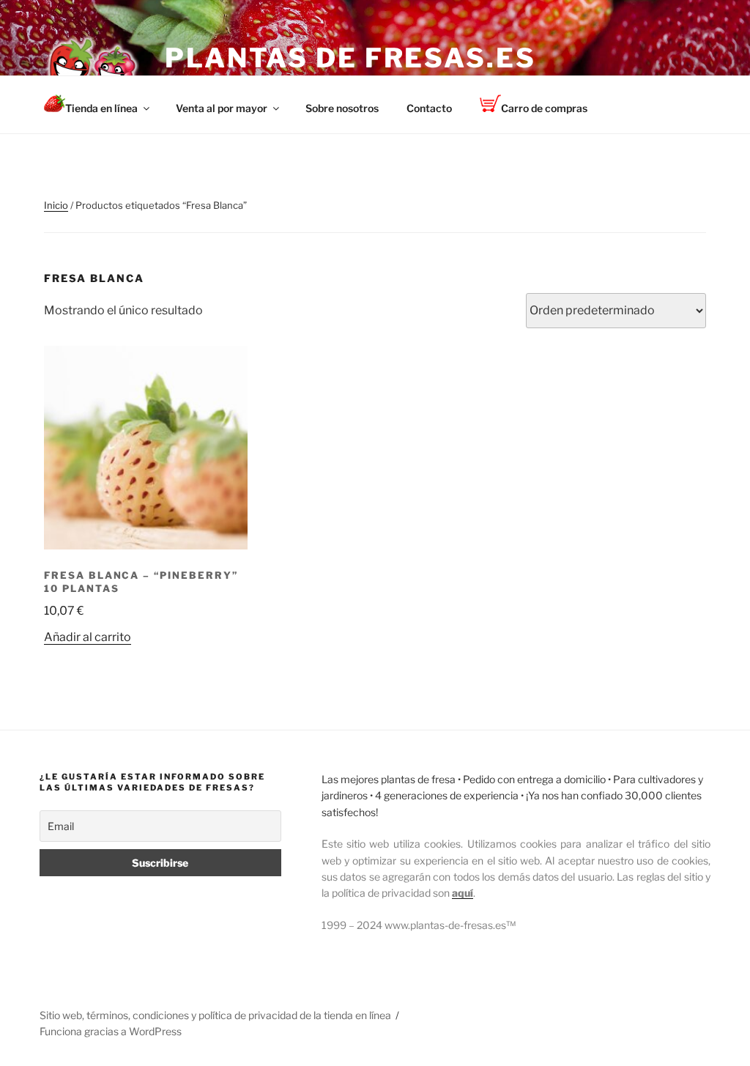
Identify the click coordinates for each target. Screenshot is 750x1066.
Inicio (56, 205)
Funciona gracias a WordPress (111, 1031)
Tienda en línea (101, 108)
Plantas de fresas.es (350, 58)
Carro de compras (544, 108)
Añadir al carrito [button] (87, 637)
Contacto (429, 108)
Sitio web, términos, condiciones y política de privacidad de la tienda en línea (215, 1015)
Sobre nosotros (342, 108)
